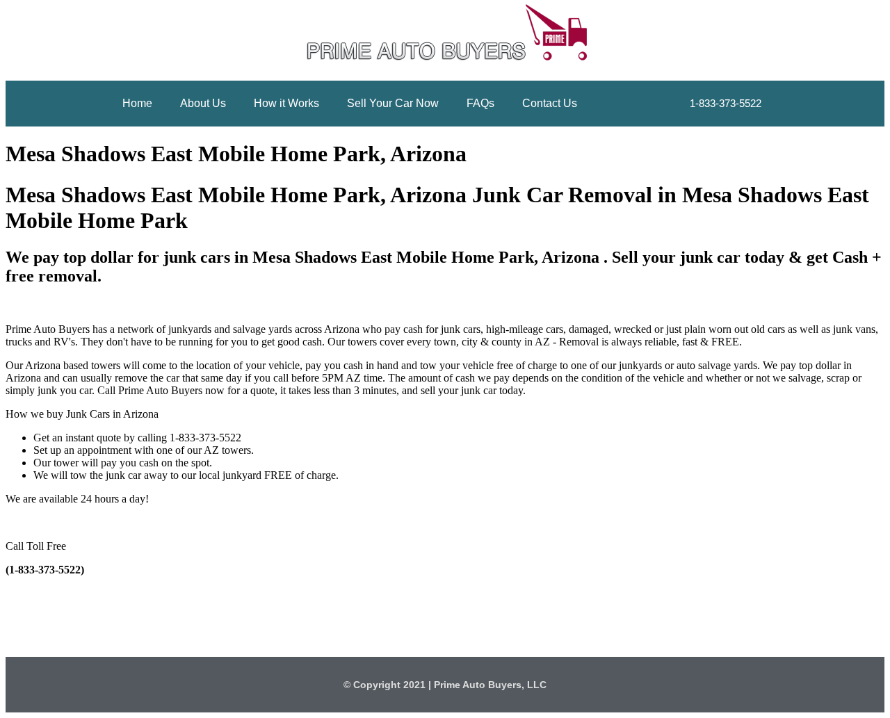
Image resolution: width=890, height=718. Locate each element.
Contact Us (549, 103)
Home (137, 103)
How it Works (286, 103)
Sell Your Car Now (393, 103)
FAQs (480, 103)
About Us (203, 103)
